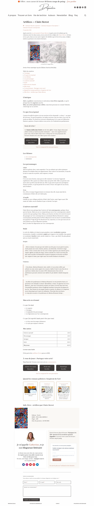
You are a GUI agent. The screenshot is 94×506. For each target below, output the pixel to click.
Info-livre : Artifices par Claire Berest (35, 92)
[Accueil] (23, 25)
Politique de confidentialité (36, 503)
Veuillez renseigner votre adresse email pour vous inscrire (63, 449)
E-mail (42, 482)
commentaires (52, 362)
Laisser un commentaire (31, 499)
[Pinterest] (82, 7)
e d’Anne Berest (40, 33)
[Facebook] (75, 7)
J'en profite (71, 2)
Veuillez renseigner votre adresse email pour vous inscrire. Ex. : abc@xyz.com (64, 456)
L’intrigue (27, 73)
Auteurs (51, 15)
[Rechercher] (85, 15)
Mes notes (27, 86)
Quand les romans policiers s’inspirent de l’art (37, 90)
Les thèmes (27, 77)
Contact (57, 503)
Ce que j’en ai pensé (30, 75)
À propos (12, 15)
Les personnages (29, 79)
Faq (76, 15)
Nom (25, 482)
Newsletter (62, 15)
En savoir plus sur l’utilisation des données (62, 465)
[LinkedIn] (85, 7)
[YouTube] (80, 7)
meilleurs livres (36, 353)
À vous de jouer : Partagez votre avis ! (35, 88)
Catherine (34, 445)
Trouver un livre (25, 15)
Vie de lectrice (39, 15)
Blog (71, 15)
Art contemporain (31, 157)
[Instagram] (77, 7)
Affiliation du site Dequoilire (80, 503)
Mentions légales (11, 503)
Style (25, 82)
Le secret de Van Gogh (63, 383)
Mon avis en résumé (30, 84)
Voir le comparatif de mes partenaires (47, 147)
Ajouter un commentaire (30, 487)
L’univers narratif (29, 80)
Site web (59, 482)
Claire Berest (62, 35)
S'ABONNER (57, 459)
